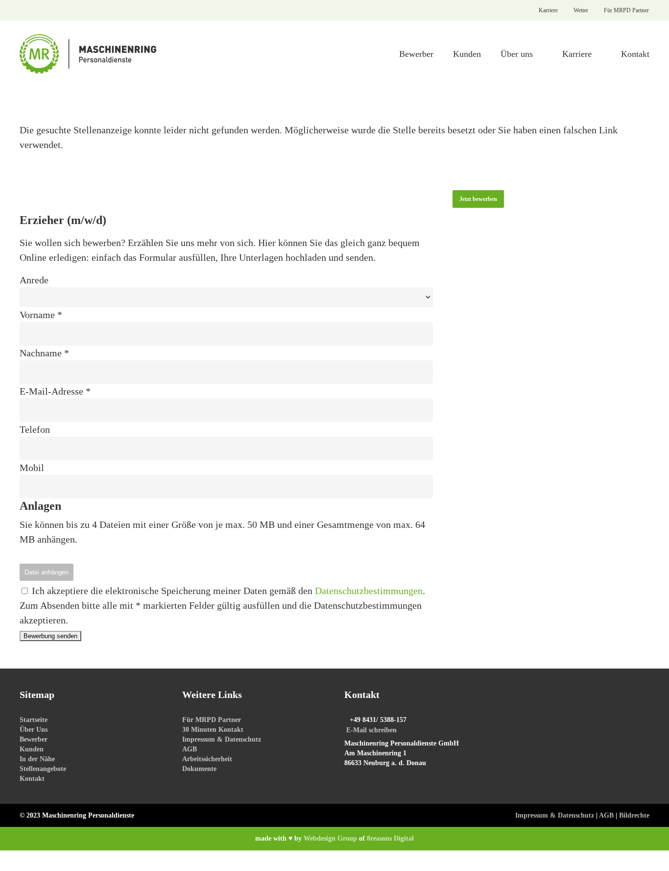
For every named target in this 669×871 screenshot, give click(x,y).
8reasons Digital (390, 838)
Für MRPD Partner (211, 719)
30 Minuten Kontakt (212, 729)
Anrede (34, 279)
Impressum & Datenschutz (221, 739)
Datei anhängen (46, 572)
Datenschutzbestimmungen (369, 590)
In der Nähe (37, 759)
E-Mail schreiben (371, 730)
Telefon (35, 429)
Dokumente (199, 768)
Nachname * (44, 353)
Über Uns (34, 729)
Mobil (32, 467)
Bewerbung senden (50, 636)
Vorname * (41, 314)
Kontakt (32, 778)
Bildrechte (634, 815)
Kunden (32, 749)
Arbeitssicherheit (207, 759)
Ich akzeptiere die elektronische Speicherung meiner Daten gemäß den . (227, 590)
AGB (189, 749)
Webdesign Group (330, 838)
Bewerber (34, 739)
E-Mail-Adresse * (55, 391)
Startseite (34, 719)
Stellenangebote (43, 768)
